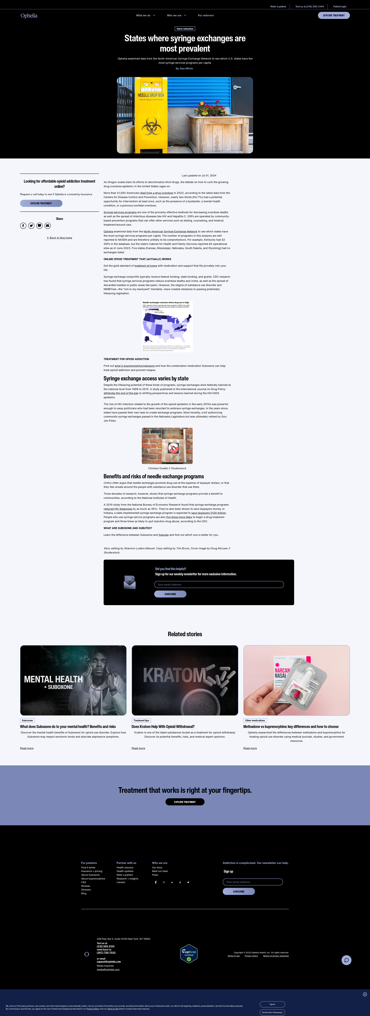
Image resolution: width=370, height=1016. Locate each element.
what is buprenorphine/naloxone (135, 366)
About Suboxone (90, 875)
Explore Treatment (334, 15)
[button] (146, 15)
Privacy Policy (93, 1008)
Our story (157, 867)
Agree (272, 1004)
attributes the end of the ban (121, 393)
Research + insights (127, 878)
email (49, 224)
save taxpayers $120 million (208, 513)
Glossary (86, 889)
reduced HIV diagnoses (118, 509)
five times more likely (179, 517)
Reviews (85, 886)
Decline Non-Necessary (272, 1012)
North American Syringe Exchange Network (170, 231)
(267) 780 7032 (106, 952)
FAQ (83, 882)
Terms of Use (112, 1008)
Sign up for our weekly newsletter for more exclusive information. (196, 571)
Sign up (228, 871)
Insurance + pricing (91, 871)
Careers (121, 882)
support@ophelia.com (109, 961)
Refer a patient (125, 875)
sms (39, 224)
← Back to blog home (59, 238)
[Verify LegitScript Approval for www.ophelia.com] (189, 953)
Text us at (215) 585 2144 (309, 6)
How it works (88, 867)
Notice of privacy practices (276, 955)
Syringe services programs (120, 212)
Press (155, 875)
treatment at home (145, 266)
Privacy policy (251, 955)
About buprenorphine (93, 878)
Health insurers (125, 867)
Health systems (125, 871)
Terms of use (234, 955)
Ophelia (108, 231)
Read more (27, 748)
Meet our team (160, 871)
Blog (83, 893)
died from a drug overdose (156, 193)
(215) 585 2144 (105, 946)
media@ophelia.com (108, 969)
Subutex (164, 535)
